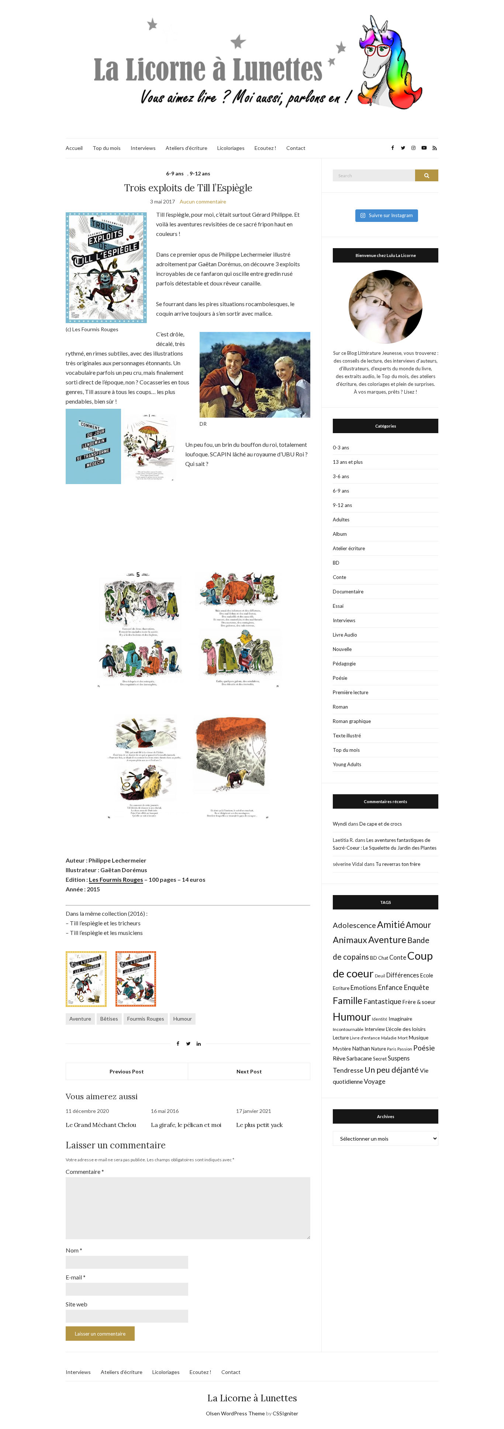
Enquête (416, 987)
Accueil (74, 148)
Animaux (350, 940)
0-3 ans (341, 447)
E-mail (76, 1277)
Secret (380, 1059)
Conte (339, 577)
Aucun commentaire (203, 201)
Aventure (80, 1018)
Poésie (340, 678)
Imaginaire (400, 1018)
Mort (403, 1037)
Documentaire (348, 591)
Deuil (380, 975)
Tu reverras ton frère (398, 864)
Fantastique (382, 1001)
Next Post (249, 1071)
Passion (404, 1048)
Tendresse (348, 1070)
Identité (379, 1019)
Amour (418, 925)
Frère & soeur (419, 1002)
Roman (340, 707)
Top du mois (107, 148)
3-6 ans (341, 476)
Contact (295, 148)
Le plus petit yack (259, 1124)
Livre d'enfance (365, 1037)
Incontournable (348, 1029)
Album (340, 534)
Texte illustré (347, 736)
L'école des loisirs (406, 1029)
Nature (378, 1049)
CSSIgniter (285, 1413)
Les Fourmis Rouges (116, 879)
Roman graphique (352, 721)
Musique (418, 1037)
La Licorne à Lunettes (252, 1398)
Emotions (364, 987)
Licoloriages (231, 148)
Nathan (361, 1048)
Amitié (391, 924)
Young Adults (347, 764)
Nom (74, 1250)
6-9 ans (175, 173)
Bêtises (109, 1018)
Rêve (339, 1058)
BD (336, 563)
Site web (76, 1304)
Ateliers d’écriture (186, 148)
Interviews (143, 148)
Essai (338, 606)
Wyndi (340, 824)
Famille (347, 1000)
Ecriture (341, 988)
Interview (375, 1029)
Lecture (341, 1038)
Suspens (399, 1058)
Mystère (342, 1049)
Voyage (375, 1081)
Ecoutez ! (265, 148)
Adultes (341, 519)
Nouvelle (342, 649)
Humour (182, 1018)
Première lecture (350, 692)
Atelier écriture (349, 548)
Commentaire (85, 1171)
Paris (391, 1048)
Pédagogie (344, 663)
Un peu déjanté (392, 1070)
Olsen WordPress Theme (235, 1413)
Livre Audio (345, 635)
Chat (383, 958)
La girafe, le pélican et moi (186, 1124)
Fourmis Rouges (145, 1018)
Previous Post (127, 1071)
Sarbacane (359, 1058)
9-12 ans (200, 173)
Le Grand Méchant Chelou (101, 1124)
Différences (402, 975)
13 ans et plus (348, 462)
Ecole (426, 975)
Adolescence (354, 925)
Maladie (389, 1037)
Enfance (390, 987)
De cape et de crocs (380, 824)
